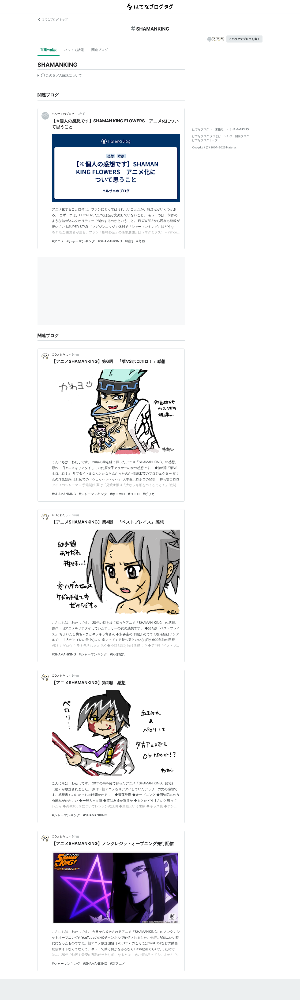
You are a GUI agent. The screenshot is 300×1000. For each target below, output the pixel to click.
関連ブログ (99, 50)
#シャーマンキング (81, 241)
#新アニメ (117, 963)
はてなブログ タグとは (206, 136)
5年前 (75, 354)
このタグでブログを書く (244, 39)
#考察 (140, 241)
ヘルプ (228, 136)
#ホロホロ (117, 494)
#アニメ (58, 241)
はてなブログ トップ (55, 19)
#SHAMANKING (110, 241)
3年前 (81, 114)
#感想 (129, 241)
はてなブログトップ (205, 140)
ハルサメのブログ (63, 114)
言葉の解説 (48, 50)
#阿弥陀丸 (117, 654)
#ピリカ (149, 494)
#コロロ (134, 494)
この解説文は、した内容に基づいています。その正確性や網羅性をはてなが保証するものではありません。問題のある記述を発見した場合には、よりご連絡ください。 (60, 76)
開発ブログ (242, 136)
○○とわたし (60, 354)
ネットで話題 (74, 50)
